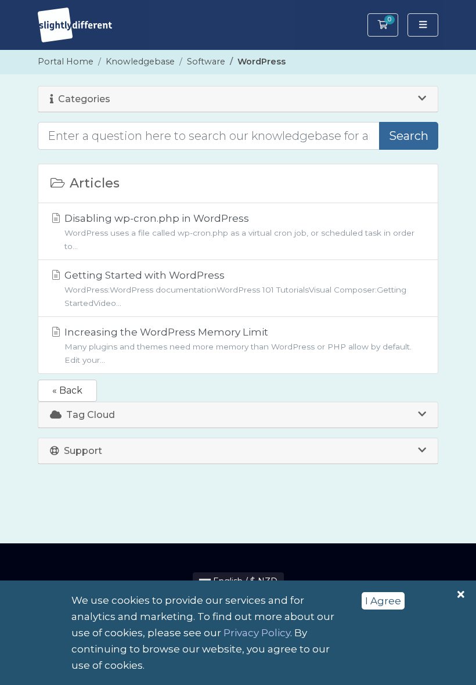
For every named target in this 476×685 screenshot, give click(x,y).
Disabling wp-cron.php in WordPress (238, 231)
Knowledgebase (140, 61)
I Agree (383, 601)
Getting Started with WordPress (234, 288)
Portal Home (65, 61)
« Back (67, 390)
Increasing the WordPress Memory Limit (237, 345)
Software (206, 61)
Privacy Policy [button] (256, 633)
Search (408, 136)
